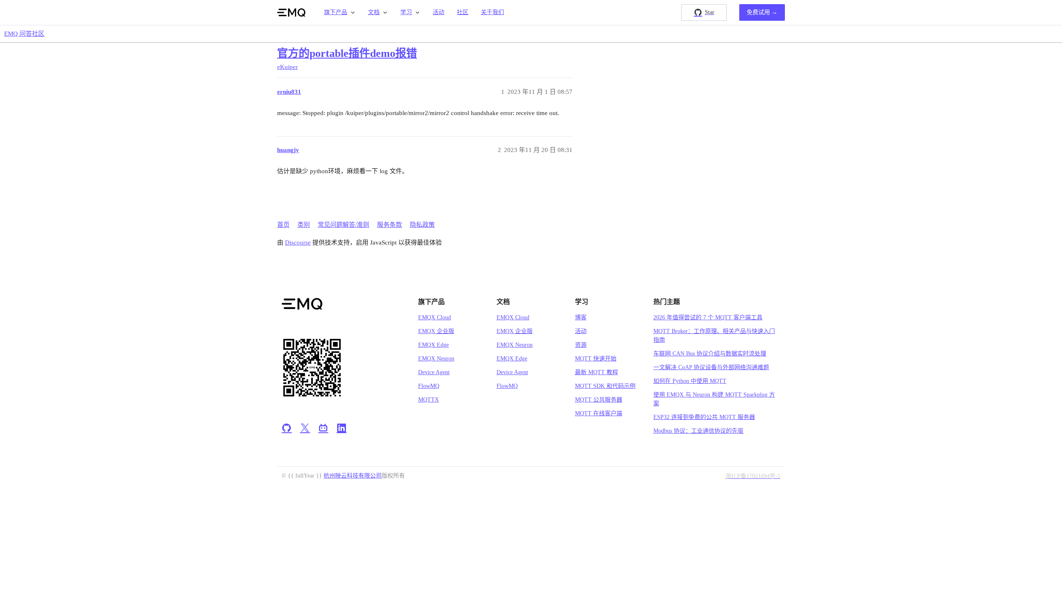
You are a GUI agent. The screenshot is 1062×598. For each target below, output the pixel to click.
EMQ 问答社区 (24, 33)
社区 (462, 12)
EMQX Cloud (434, 317)
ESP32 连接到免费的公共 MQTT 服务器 (704, 417)
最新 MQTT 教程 (596, 372)
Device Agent (434, 372)
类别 (303, 224)
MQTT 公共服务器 (598, 400)
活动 (438, 12)
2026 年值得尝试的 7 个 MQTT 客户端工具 (707, 317)
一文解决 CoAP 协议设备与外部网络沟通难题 (711, 367)
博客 (581, 317)
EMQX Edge (433, 345)
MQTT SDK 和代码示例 (605, 386)
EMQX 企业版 (436, 331)
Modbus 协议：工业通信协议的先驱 (698, 431)
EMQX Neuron (436, 358)
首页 (283, 224)
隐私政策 (422, 224)
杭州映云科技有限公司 (353, 476)
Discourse (298, 242)
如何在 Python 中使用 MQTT (689, 381)
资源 (581, 345)
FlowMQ (428, 386)
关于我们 (492, 12)
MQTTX (428, 400)
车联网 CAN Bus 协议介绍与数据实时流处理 (709, 353)
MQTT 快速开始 (595, 358)
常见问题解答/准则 (343, 224)
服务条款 (389, 224)
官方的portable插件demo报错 (347, 53)
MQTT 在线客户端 (598, 413)
